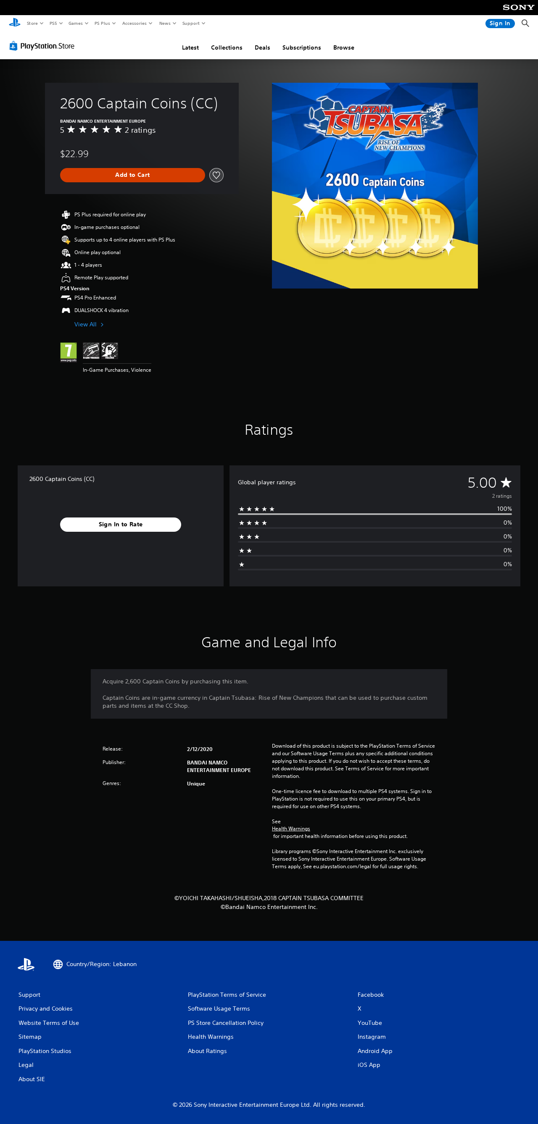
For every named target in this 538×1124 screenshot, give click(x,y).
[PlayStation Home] (15, 23)
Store (32, 23)
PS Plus (102, 23)
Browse (343, 47)
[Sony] (519, 13)
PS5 (53, 23)
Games (75, 23)
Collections (227, 47)
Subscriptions (301, 47)
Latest (190, 47)
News (165, 23)
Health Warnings (291, 828)
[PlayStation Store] (44, 46)
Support (190, 23)
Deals (262, 47)
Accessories (134, 23)
